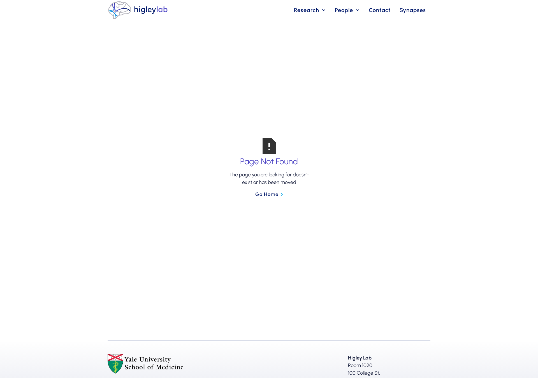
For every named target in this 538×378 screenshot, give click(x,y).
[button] (309, 10)
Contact (380, 10)
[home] (138, 10)
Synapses (413, 10)
